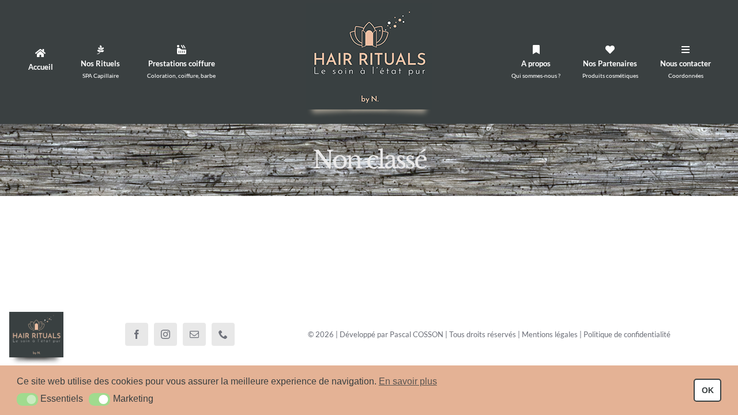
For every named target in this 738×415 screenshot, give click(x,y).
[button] (27, 399)
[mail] (194, 334)
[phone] (223, 334)
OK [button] (708, 390)
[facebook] (136, 334)
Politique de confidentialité (627, 334)
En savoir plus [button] (408, 381)
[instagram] (165, 334)
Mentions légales (550, 334)
